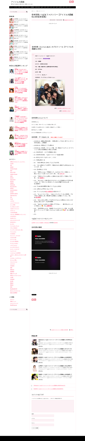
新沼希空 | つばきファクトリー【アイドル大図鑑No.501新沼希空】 (55, 357)
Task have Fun (13, 195)
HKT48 (11, 177)
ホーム (11, 7)
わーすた (12, 224)
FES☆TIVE (12, 172)
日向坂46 (12, 279)
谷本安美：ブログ (66, 111)
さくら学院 (12, 204)
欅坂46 (11, 285)
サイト (33, 423)
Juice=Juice (12, 179)
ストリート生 (13, 239)
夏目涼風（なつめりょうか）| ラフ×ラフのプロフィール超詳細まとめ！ (21, 37)
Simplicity (46, 437)
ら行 (69, 7)
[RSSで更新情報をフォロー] (73, 2)
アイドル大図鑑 (17, 2)
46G (22, 7)
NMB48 (12, 183)
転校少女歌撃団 (13, 292)
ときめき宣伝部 (13, 212)
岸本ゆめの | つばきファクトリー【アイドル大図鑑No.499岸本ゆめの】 (50, 385)
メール (33, 418)
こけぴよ (12, 200)
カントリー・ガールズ (15, 235)
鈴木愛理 (38, 197)
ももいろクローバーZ (15, 220)
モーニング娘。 (13, 260)
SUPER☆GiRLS (14, 193)
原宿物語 (12, 271)
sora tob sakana (13, 190)
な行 (54, 7)
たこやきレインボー (14, 206)
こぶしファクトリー (14, 202)
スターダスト (26, 7)
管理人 (71, 329)
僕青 (11, 267)
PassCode (12, 184)
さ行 (48, 7)
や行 (66, 7)
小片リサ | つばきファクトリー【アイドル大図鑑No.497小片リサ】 (55, 348)
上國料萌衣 (49, 205)
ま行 (63, 7)
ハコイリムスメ (13, 245)
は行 (57, 7)
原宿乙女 (12, 269)
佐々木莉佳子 (49, 191)
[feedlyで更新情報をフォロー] (70, 2)
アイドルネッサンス (14, 225)
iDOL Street (37, 7)
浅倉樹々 (42, 178)
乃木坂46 (12, 265)
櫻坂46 (11, 283)
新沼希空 (56, 222)
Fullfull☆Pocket (13, 174)
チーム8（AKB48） (14, 241)
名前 (33, 413)
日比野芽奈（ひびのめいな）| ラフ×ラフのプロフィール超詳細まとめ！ (21, 31)
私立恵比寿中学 (13, 288)
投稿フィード (13, 301)
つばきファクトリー (68, 20)
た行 (51, 7)
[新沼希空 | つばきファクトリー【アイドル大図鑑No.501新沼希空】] (35, 361)
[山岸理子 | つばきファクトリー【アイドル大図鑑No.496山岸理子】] (35, 369)
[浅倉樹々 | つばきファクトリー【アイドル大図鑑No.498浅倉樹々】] (35, 378)
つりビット (12, 210)
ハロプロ (15, 7)
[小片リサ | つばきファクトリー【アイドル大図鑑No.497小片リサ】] (35, 352)
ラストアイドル (13, 261)
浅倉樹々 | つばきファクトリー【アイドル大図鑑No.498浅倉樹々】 (55, 374)
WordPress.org (13, 305)
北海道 (62, 329)
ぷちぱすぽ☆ (13, 216)
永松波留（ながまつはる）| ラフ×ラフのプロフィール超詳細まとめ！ (21, 42)
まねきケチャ (13, 218)
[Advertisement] (53, 33)
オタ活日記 (12, 233)
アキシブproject (13, 227)
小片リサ (61, 173)
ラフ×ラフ (12, 263)
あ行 (42, 7)
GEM (11, 176)
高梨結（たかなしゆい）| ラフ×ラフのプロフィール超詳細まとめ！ (21, 48)
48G (19, 7)
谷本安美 (66, 329)
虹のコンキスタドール (15, 290)
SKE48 (11, 188)
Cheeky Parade (13, 168)
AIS (11, 165)
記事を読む (40, 346)
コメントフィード (14, 303)
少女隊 (11, 277)
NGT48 (11, 181)
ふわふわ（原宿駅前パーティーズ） (18, 214)
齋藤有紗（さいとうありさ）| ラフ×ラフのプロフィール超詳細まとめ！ (21, 59)
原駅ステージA (13, 273)
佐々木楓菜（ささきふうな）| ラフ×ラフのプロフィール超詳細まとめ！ (21, 53)
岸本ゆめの (46, 222)
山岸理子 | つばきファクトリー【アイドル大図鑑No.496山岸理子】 (55, 366)
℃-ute (11, 199)
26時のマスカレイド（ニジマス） (17, 161)
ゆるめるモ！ (13, 222)
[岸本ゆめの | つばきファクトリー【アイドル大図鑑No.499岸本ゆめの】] (35, 343)
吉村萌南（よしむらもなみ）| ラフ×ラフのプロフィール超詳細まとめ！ (21, 20)
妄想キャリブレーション (15, 275)
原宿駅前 (32, 7)
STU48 (11, 191)
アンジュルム (13, 231)
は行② (60, 7)
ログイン (12, 299)
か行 (45, 7)
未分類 (11, 281)
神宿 (11, 286)
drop (11, 170)
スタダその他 (13, 237)
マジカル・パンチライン (15, 258)
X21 (11, 197)
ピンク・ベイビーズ (14, 249)
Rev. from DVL (13, 186)
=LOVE (11, 163)
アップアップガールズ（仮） (16, 229)
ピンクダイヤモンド (14, 247)
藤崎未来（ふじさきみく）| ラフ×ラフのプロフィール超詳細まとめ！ (21, 26)
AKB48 (11, 167)
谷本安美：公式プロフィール (63, 108)
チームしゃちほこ (14, 243)
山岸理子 (34, 222)
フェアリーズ (13, 251)
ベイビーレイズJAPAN (15, 252)
